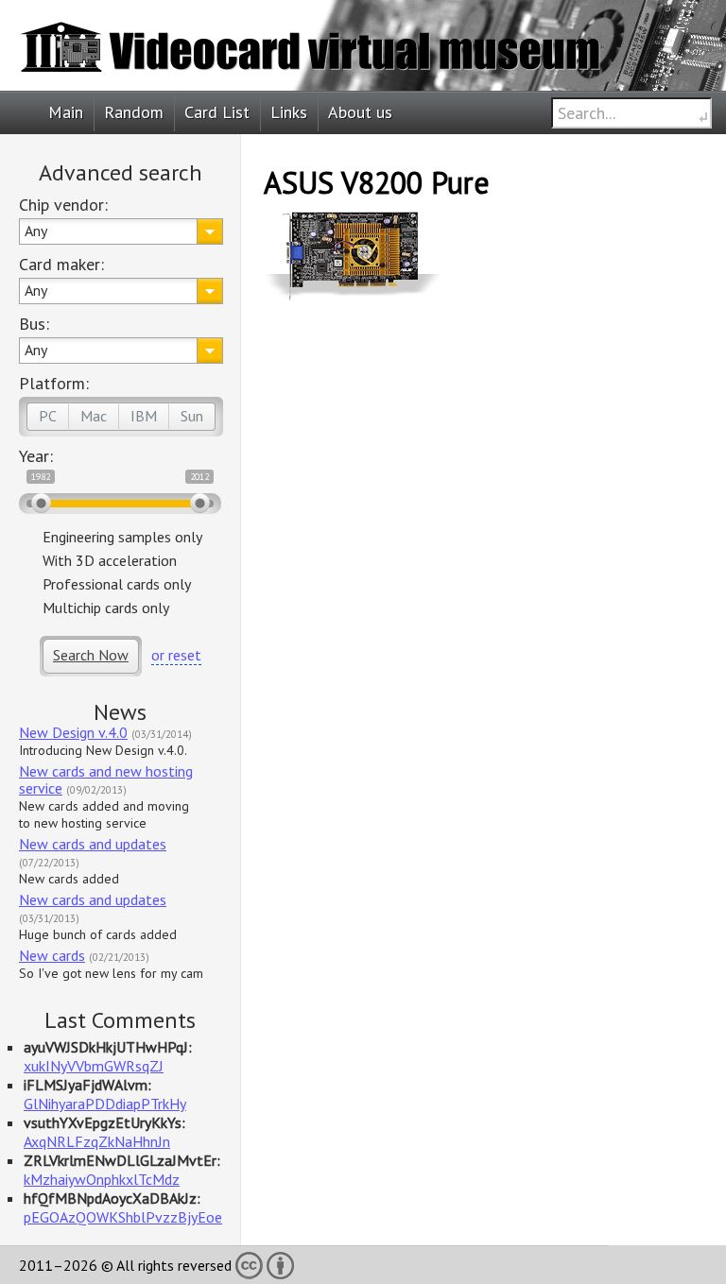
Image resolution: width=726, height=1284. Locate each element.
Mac (93, 415)
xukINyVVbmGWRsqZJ (94, 1065)
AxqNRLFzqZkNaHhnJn (97, 1141)
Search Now (91, 654)
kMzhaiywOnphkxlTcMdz (102, 1179)
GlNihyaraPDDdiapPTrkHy (105, 1103)
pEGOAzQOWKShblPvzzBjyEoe (123, 1216)
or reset (176, 654)
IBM (143, 415)
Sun (192, 415)
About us (360, 112)
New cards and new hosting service (106, 779)
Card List (217, 112)
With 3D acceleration (110, 560)
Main (65, 112)
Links (288, 112)
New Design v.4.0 (73, 732)
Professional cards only (117, 583)
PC (48, 415)
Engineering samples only (122, 536)
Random (134, 112)
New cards (52, 955)
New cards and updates (92, 843)
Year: (36, 456)
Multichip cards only (106, 607)
